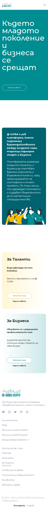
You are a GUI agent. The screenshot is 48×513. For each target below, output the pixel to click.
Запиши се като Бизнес (15, 435)
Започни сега (19, 296)
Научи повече (14, 87)
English (30, 505)
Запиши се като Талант (15, 430)
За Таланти (8, 463)
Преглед (6, 453)
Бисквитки (8, 480)
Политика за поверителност (18, 475)
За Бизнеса (8, 458)
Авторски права (11, 485)
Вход (4, 425)
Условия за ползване (12, 470)
